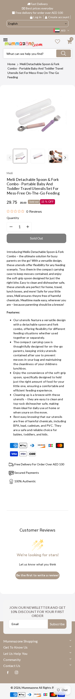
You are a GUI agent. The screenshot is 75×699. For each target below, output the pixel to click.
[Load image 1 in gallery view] (20, 156)
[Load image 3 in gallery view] (55, 156)
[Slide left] (10, 157)
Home (11, 64)
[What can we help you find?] (63, 53)
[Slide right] (65, 157)
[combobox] (37, 53)
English (13, 23)
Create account (59, 17)
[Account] (57, 41)
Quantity (13, 218)
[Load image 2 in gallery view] (38, 156)
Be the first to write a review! (37, 575)
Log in (37, 17)
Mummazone (30, 687)
